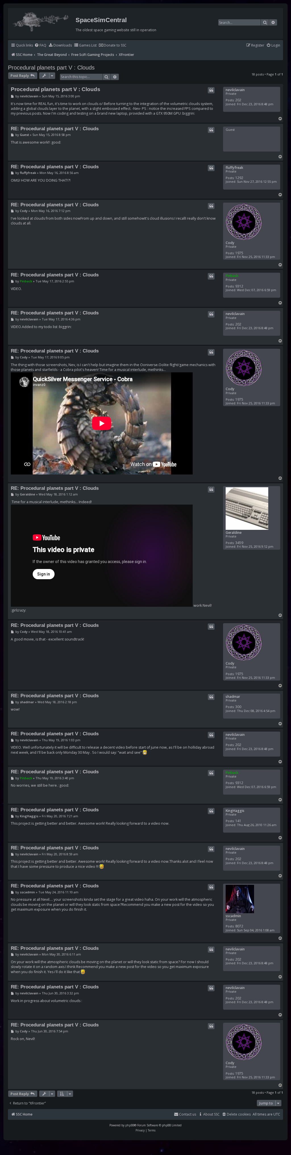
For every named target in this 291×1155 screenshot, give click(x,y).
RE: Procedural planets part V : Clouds (55, 128)
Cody (230, 243)
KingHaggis (235, 810)
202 (238, 100)
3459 (239, 543)
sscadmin (233, 916)
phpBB (129, 1125)
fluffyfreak (234, 167)
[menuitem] (40, 45)
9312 (239, 286)
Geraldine (234, 532)
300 (238, 707)
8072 (239, 926)
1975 (239, 253)
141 (238, 821)
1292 (239, 178)
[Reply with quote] (211, 90)
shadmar (233, 696)
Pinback (232, 275)
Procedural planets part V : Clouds (51, 67)
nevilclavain (235, 90)
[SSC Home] (41, 20)
